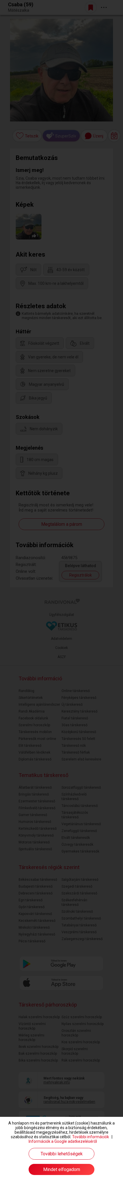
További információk (90, 1137)
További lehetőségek (62, 1153)
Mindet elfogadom (61, 1169)
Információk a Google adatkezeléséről (63, 1141)
